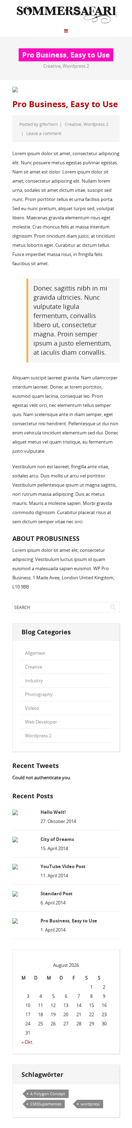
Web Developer (41, 722)
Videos (32, 708)
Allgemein (35, 653)
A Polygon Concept (47, 1093)
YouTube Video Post (63, 866)
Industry (34, 680)
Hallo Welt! (53, 812)
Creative (52, 66)
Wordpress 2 (76, 66)
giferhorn (48, 124)
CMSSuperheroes (45, 1103)
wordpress (90, 1103)
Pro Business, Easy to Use (65, 104)
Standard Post (56, 893)
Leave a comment (43, 133)
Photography (39, 694)
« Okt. (27, 1042)
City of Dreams (57, 839)
